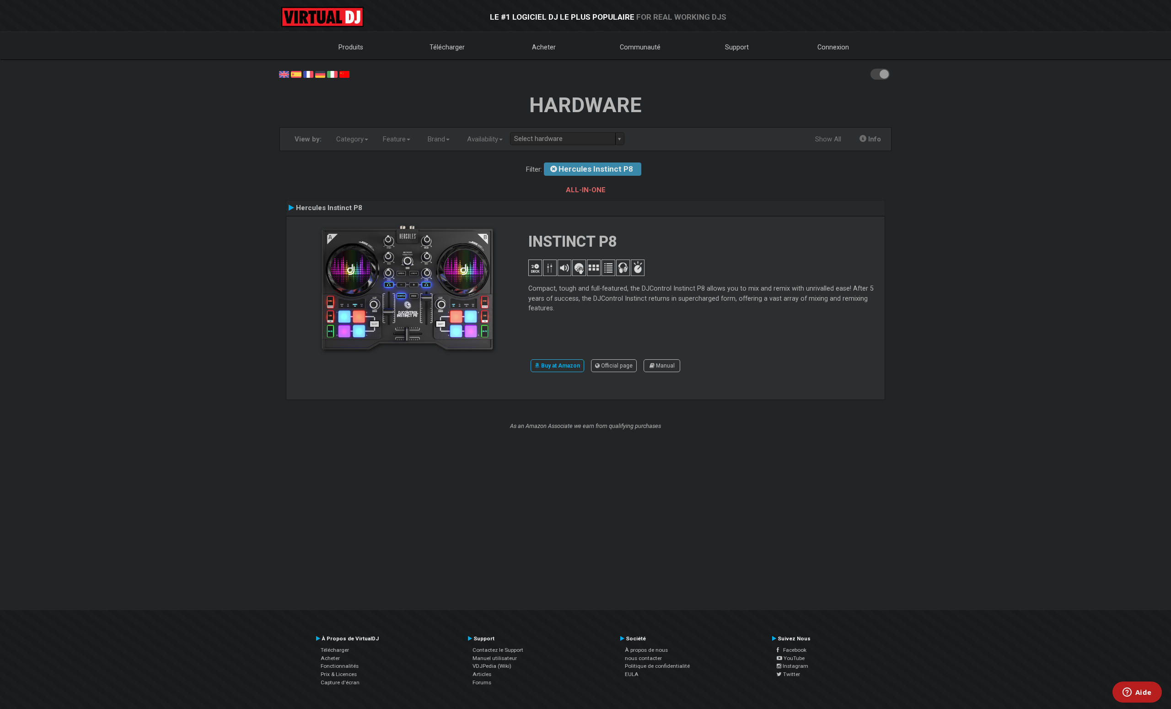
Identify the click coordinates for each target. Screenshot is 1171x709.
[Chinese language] (344, 74)
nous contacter (643, 658)
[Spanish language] (296, 74)
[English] (284, 74)
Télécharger (447, 47)
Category (350, 139)
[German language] (320, 74)
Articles (482, 674)
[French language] (308, 74)
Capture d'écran (340, 682)
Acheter (544, 47)
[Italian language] (332, 74)
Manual (665, 366)
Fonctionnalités (340, 666)
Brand (436, 139)
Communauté (640, 47)
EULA (632, 674)
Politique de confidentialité (657, 666)
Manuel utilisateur (495, 658)
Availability (482, 139)
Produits (350, 47)
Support (737, 47)
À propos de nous (646, 650)
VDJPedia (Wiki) (492, 666)
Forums (482, 682)
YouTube (793, 658)
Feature (394, 139)
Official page (616, 366)
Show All (828, 139)
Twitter (791, 674)
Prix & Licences (339, 674)
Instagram (794, 666)
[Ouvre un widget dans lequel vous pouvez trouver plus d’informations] (1137, 693)
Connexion (833, 47)
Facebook (792, 650)
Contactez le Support (498, 650)
